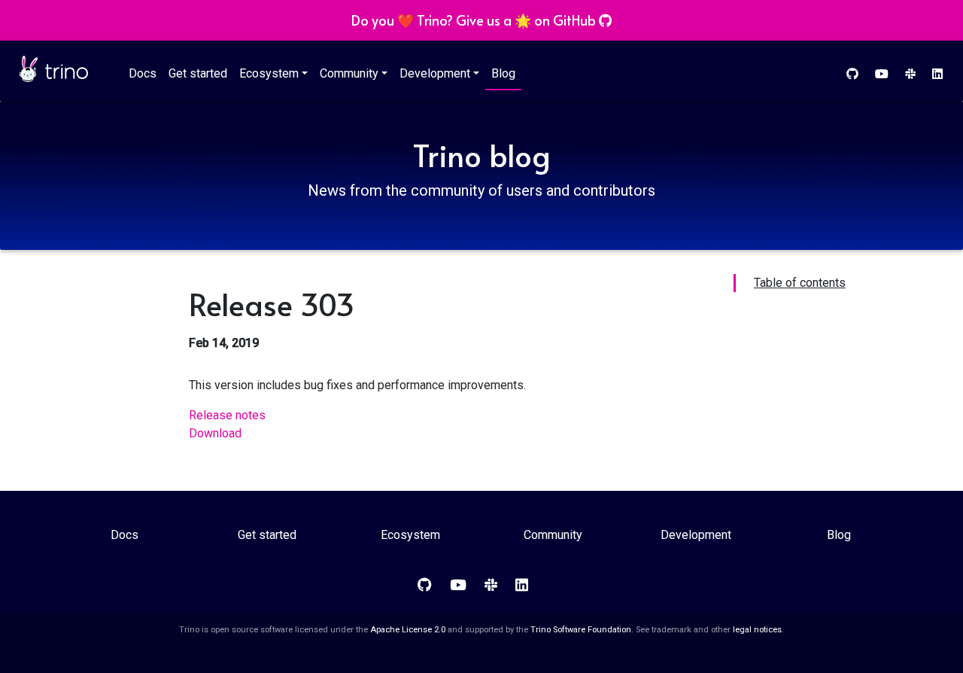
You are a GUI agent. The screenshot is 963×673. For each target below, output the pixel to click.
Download (215, 433)
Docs (142, 73)
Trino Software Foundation (580, 630)
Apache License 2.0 (407, 630)
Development (434, 73)
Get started (198, 73)
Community (349, 73)
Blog (503, 73)
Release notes (227, 415)
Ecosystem (269, 73)
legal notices (757, 630)
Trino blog (482, 154)
